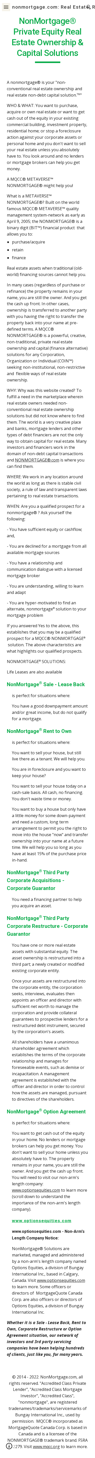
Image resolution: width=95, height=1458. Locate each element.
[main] (47, 39)
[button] (6, 7)
